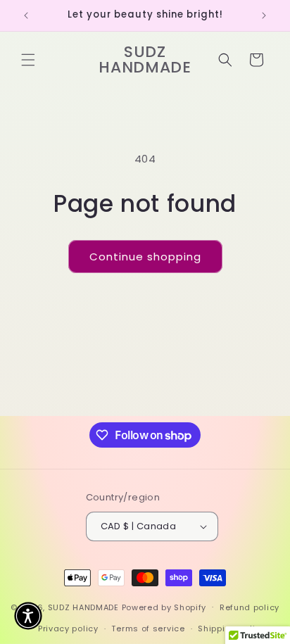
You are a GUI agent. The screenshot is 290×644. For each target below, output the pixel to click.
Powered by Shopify (164, 606)
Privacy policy (68, 628)
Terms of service (147, 628)
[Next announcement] (263, 15)
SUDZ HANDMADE (83, 606)
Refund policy (249, 607)
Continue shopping (145, 256)
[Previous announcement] (26, 15)
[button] (28, 59)
